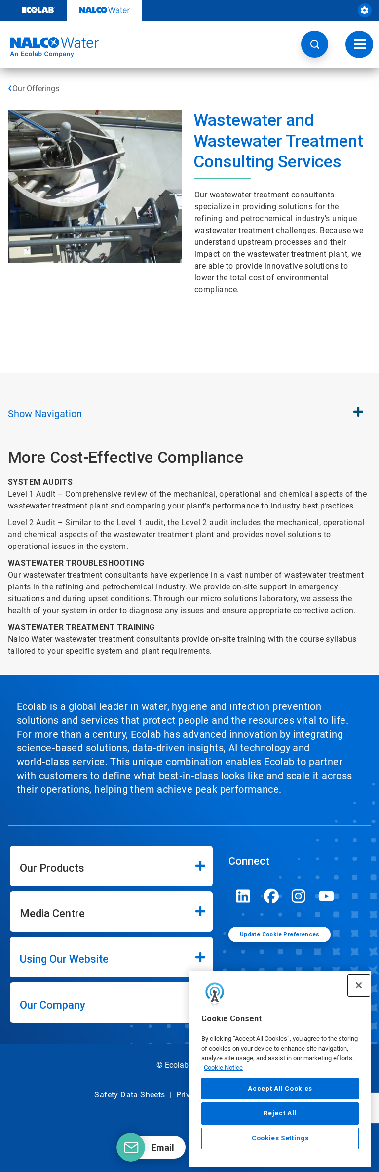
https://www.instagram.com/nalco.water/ (298, 896)
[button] (314, 44)
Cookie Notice (223, 1067)
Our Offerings (35, 88)
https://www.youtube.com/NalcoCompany (326, 896)
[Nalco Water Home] (49, 47)
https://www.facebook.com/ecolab (271, 896)
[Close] (359, 985)
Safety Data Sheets (129, 1094)
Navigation (45, 414)
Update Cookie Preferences (280, 934)
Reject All (280, 1113)
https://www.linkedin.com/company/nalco (243, 896)
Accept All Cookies (280, 1088)
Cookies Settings (280, 1138)
